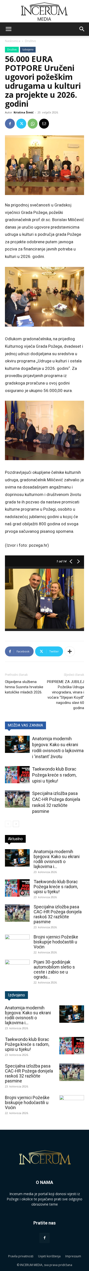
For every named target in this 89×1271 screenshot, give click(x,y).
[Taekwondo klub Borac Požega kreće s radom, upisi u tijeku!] (17, 774)
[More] (70, 651)
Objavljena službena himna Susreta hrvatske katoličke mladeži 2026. (24, 687)
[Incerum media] (44, 11)
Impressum (73, 1256)
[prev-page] (8, 824)
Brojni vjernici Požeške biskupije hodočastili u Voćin (56, 941)
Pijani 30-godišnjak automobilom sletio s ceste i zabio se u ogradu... (54, 969)
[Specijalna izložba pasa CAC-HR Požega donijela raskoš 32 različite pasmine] (17, 799)
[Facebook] (10, 124)
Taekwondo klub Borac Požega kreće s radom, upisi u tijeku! (54, 774)
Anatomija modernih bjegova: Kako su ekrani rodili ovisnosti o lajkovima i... (57, 859)
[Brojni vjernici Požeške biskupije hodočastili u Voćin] (17, 943)
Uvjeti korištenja (49, 1256)
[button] (8, 29)
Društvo (30, 41)
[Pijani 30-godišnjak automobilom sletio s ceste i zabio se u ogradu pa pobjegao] (17, 968)
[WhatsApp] (33, 124)
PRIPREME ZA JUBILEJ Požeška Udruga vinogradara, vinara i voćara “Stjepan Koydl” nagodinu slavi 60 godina (65, 695)
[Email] (44, 124)
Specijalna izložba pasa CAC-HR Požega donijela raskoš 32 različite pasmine (58, 914)
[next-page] (16, 824)
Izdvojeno (27, 49)
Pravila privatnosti (20, 1256)
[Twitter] (21, 124)
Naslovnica (12, 41)
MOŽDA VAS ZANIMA (25, 725)
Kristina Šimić (24, 112)
